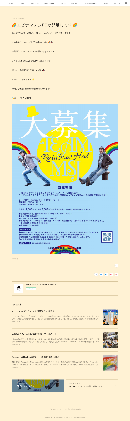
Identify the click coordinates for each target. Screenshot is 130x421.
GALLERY (117, 3)
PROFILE (22, 3)
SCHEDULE (35, 3)
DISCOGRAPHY (49, 3)
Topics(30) (15, 259)
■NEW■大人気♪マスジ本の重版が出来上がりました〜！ (34, 334)
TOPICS (63, 3)
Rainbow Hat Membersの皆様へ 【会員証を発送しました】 (36, 357)
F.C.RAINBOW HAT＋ (91, 3)
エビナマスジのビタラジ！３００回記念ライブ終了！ (33, 311)
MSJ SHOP (75, 3)
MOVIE (106, 3)
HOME (11, 3)
